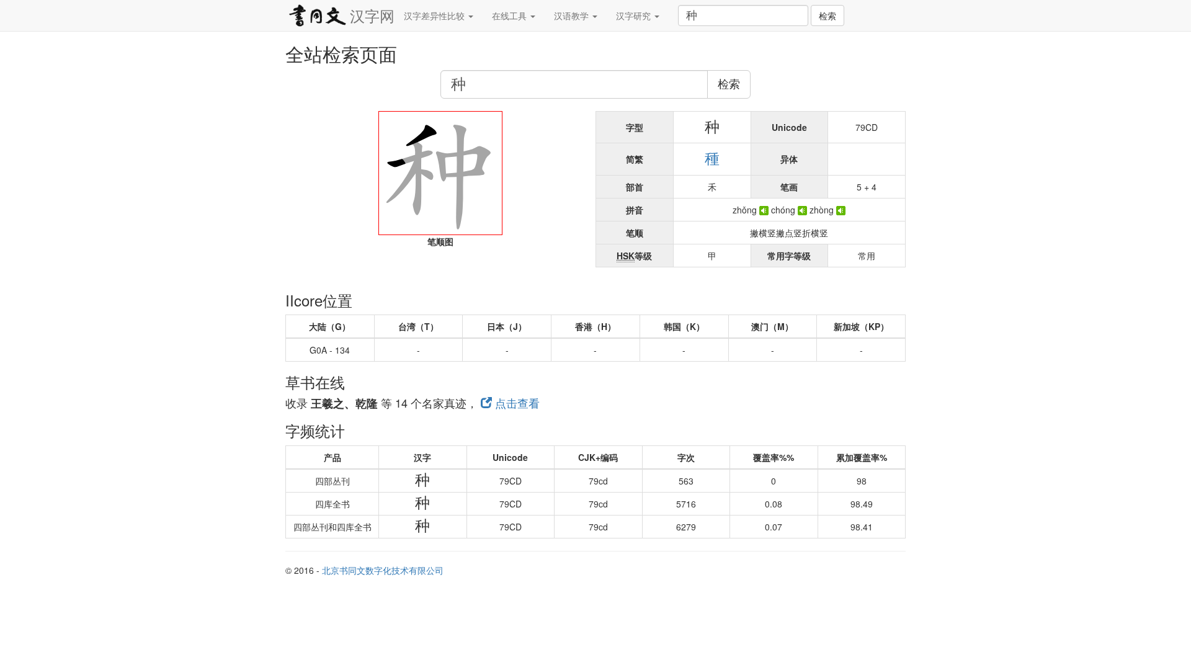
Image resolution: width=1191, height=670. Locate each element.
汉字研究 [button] (634, 15)
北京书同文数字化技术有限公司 (383, 570)
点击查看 (516, 403)
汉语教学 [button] (572, 15)
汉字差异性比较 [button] (435, 15)
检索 (827, 15)
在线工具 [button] (510, 15)
